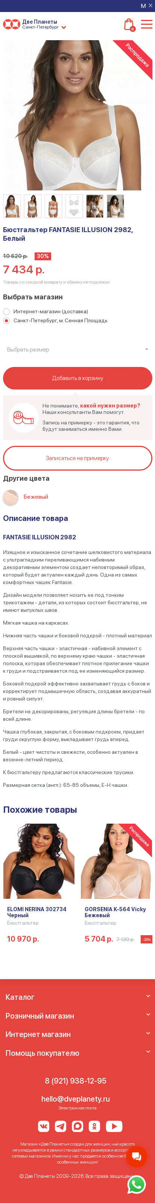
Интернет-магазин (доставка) (51, 311)
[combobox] (77, 349)
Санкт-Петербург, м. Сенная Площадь (61, 320)
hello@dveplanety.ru (75, 1098)
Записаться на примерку (77, 458)
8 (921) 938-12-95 (75, 1080)
